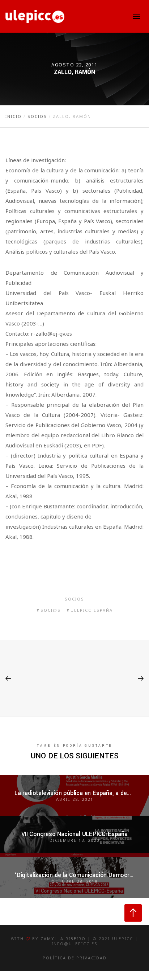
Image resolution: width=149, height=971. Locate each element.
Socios (74, 599)
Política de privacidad (75, 957)
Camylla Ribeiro (63, 938)
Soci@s (51, 610)
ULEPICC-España (92, 610)
